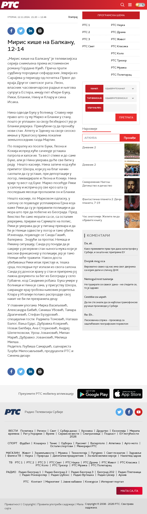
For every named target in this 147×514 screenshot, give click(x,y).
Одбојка (66, 443)
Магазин (13, 453)
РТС (26, 481)
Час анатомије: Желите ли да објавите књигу (101, 218)
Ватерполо (97, 443)
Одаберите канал (115, 88)
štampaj (73, 17)
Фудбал (25, 443)
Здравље (135, 453)
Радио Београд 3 (82, 472)
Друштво (102, 430)
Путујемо (97, 453)
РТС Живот (118, 39)
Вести (13, 430)
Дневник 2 (89, 147)
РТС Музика (119, 67)
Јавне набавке (72, 481)
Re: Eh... (89, 314)
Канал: (94, 88)
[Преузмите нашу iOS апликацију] (127, 393)
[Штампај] (40, 31)
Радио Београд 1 (30, 472)
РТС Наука (118, 25)
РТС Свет (88, 46)
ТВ (10, 462)
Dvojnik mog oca (94, 261)
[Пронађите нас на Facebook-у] (129, 412)
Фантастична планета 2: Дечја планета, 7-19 (102, 201)
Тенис (53, 443)
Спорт (12, 443)
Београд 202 (105, 472)
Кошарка (40, 443)
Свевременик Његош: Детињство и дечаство (97, 183)
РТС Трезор (119, 60)
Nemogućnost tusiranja (98, 279)
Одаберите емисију (116, 98)
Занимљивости (44, 453)
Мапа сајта (129, 491)
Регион (41, 430)
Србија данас (68, 430)
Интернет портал (112, 481)
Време (50, 433)
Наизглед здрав (130, 455)
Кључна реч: (94, 107)
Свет (53, 430)
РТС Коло (117, 53)
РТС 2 (86, 32)
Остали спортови (61, 446)
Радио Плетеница (129, 472)
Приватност (12, 504)
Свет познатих (115, 453)
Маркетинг (52, 481)
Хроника (87, 430)
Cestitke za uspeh (95, 297)
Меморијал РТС (87, 446)
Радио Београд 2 (56, 472)
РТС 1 (86, 25)
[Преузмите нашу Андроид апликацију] (93, 393)
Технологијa (79, 453)
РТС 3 (86, 39)
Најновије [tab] (89, 129)
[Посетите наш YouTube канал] (138, 412)
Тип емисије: (94, 98)
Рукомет (81, 443)
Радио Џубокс (60, 475)
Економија (119, 430)
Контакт (36, 481)
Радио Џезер (106, 475)
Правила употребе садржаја (55, 504)
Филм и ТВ (14, 455)
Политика (26, 430)
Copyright (29, 504)
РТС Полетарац (121, 74)
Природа (43, 455)
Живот (26, 453)
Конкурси (91, 481)
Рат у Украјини (32, 433)
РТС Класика (119, 46)
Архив (122, 475)
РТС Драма (118, 32)
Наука (29, 455)
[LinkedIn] (30, 31)
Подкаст (110, 433)
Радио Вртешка (83, 475)
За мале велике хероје (102, 455)
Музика (63, 453)
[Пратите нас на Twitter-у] (119, 412)
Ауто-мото (131, 443)
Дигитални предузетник (68, 455)
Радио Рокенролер (34, 475)
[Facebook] (11, 31)
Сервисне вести (68, 433)
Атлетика (115, 443)
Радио (11, 472)
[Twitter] (21, 31)
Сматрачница (91, 433)
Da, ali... (88, 243)
